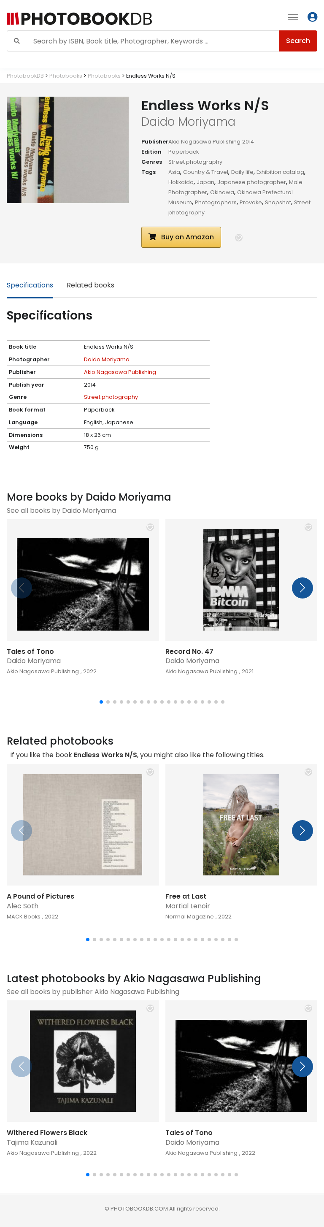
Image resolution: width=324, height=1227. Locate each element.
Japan (205, 182)
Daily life (242, 172)
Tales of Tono (30, 651)
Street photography (195, 161)
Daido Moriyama (107, 359)
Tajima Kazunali (32, 1142)
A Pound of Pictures (40, 896)
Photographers (216, 202)
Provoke (251, 202)
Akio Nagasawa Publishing (204, 141)
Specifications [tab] (30, 285)
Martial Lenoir (187, 906)
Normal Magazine (189, 916)
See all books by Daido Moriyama (61, 510)
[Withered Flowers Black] (83, 1061)
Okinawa (222, 192)
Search (298, 41)
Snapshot (278, 202)
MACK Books (23, 916)
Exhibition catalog (280, 172)
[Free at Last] (241, 825)
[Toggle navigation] (293, 17)
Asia (174, 172)
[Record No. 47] (241, 580)
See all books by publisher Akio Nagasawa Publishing (93, 992)
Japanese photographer (251, 182)
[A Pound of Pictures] (83, 825)
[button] (239, 237)
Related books (90, 285)
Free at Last (185, 896)
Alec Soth (22, 906)
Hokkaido (181, 182)
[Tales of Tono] (83, 580)
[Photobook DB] (100, 18)
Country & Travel (205, 172)
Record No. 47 (189, 651)
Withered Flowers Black (47, 1133)
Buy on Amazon (186, 237)
